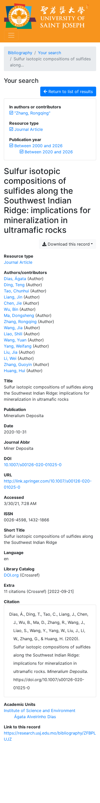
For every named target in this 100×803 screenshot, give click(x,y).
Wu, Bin (11, 309)
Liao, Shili (13, 333)
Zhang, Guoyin (18, 364)
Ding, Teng (14, 284)
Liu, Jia (10, 352)
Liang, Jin (13, 297)
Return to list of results (70, 91)
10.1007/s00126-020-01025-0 (33, 464)
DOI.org (11, 575)
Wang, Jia (13, 327)
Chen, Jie (13, 303)
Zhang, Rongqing (20, 321)
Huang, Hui (14, 370)
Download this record (68, 244)
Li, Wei (10, 358)
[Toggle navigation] (11, 35)
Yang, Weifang (18, 346)
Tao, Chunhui (16, 290)
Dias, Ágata (15, 278)
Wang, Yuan (15, 339)
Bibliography (20, 52)
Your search (49, 52)
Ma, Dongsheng (19, 315)
